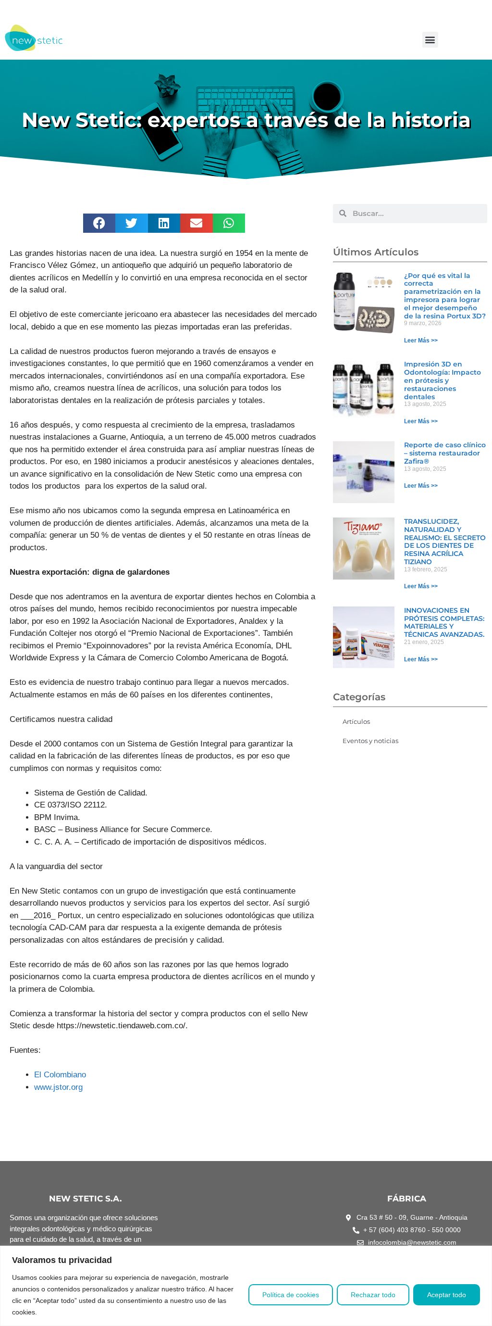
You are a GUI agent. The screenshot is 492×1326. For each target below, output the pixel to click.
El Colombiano (60, 1074)
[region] (246, 1286)
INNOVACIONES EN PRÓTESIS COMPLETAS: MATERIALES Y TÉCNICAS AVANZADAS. (444, 622)
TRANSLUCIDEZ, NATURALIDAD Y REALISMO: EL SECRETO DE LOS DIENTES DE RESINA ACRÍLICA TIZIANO (445, 541)
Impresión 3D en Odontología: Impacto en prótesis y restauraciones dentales (442, 380)
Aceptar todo (446, 1295)
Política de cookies (290, 1295)
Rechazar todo (373, 1295)
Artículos (356, 721)
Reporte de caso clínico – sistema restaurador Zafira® (445, 453)
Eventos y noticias (370, 741)
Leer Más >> (421, 340)
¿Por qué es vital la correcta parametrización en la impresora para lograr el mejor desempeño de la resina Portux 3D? (445, 295)
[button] (430, 40)
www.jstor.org (58, 1087)
